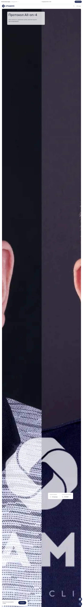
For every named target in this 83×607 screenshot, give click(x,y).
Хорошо (22, 602)
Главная (8, 9)
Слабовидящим (78, 1)
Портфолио (13, 9)
